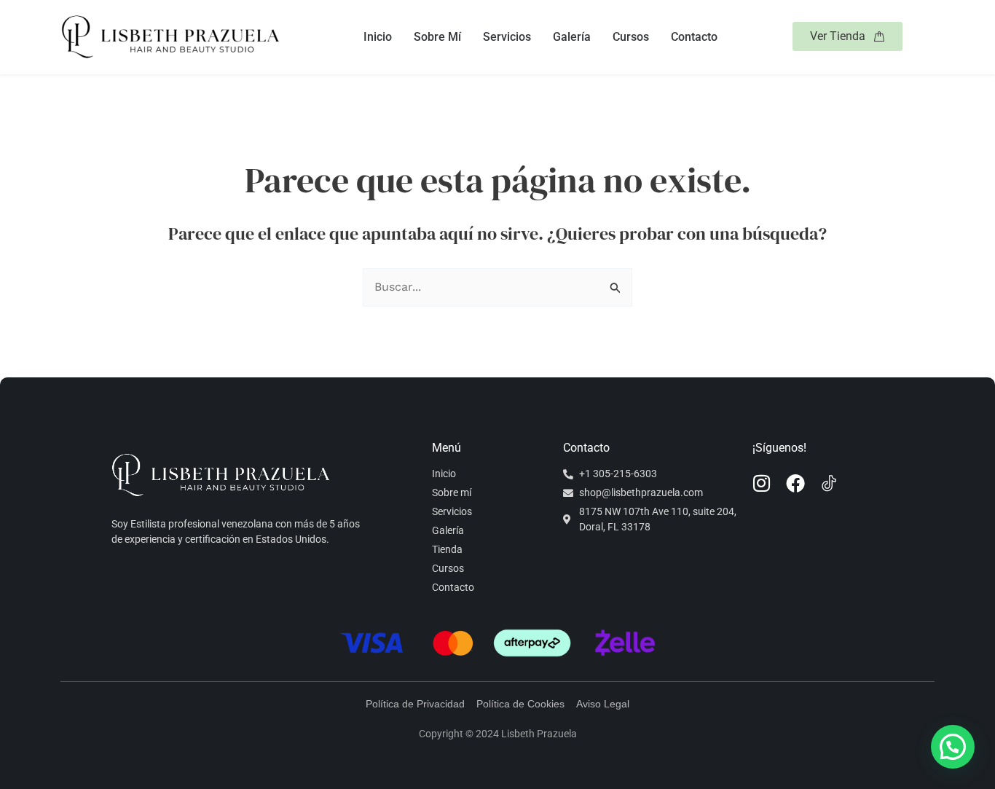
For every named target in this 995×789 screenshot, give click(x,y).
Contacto (694, 37)
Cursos (631, 37)
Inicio (377, 37)
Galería (572, 37)
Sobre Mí (437, 37)
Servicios (507, 37)
